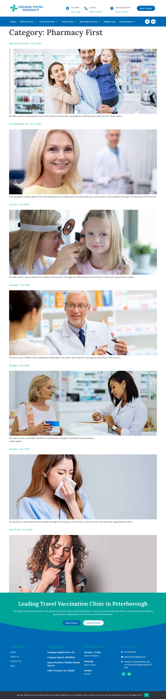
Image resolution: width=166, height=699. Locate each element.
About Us (14, 656)
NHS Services (26, 21)
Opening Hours (122, 7)
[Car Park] (67, 8)
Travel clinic (67, 21)
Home (13, 21)
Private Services (47, 21)
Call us (92, 7)
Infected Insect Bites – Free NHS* (25, 43)
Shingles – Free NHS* (19, 365)
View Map (76, 12)
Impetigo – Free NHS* (19, 285)
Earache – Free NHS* (19, 204)
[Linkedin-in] (153, 21)
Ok (146, 695)
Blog (12, 665)
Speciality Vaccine (88, 21)
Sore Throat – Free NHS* (21, 529)
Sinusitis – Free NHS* (19, 449)
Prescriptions (126, 21)
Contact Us (15, 661)
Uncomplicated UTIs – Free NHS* (25, 124)
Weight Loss (110, 21)
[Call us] (86, 8)
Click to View (121, 12)
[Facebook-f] (147, 21)
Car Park (75, 7)
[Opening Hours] (111, 8)
